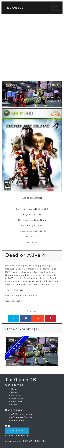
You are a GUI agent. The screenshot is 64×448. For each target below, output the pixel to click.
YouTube (19, 290)
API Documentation (21, 414)
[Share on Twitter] (13, 318)
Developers (17, 398)
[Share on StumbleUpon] (38, 318)
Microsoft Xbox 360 (37, 209)
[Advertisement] (32, 47)
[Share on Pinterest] (50, 318)
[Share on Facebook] (26, 318)
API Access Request (22, 417)
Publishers (16, 401)
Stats (14, 404)
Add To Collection (32, 198)
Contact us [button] (17, 431)
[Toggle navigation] (56, 7)
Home (14, 389)
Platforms (16, 395)
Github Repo (18, 420)
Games (14, 392)
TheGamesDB (14, 8)
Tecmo (39, 225)
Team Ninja (40, 220)
